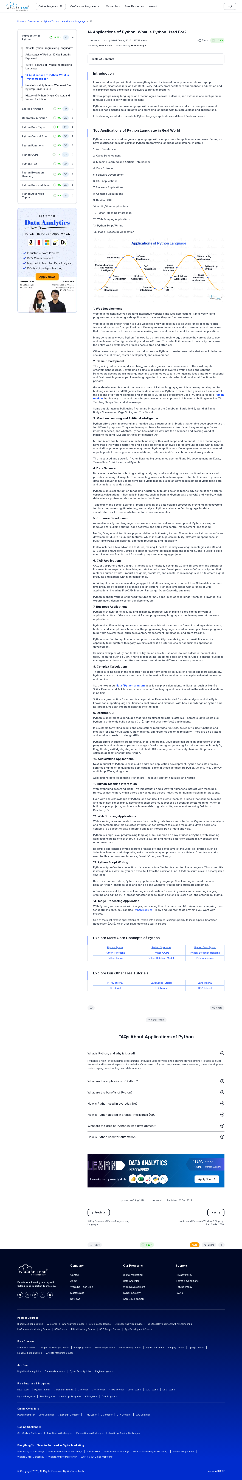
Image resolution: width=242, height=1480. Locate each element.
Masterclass (77, 1292)
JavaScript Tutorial (161, 982)
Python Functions (115, 952)
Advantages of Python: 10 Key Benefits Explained (48, 56)
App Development (133, 1298)
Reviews (75, 1298)
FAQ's (179, 1292)
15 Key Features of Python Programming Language (49, 66)
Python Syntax (115, 947)
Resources (33, 21)
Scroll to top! (157, 1019)
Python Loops (115, 958)
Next (214, 1212)
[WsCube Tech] (18, 6)
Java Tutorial (205, 982)
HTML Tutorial (115, 982)
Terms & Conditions (187, 1280)
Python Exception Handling (205, 952)
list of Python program (130, 685)
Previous (100, 1212)
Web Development (134, 1286)
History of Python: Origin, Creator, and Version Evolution (48, 97)
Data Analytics (131, 1280)
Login (230, 6)
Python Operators (161, 947)
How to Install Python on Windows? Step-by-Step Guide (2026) (50, 87)
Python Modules (205, 958)
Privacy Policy (184, 1274)
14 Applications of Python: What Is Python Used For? (47, 76)
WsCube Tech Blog (81, 1286)
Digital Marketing (133, 1274)
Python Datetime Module (161, 958)
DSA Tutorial (205, 988)
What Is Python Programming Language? (49, 47)
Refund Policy (184, 1286)
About (73, 1280)
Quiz (194, 1244)
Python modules (142, 909)
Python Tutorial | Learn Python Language (65, 21)
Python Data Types (205, 947)
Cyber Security (132, 1292)
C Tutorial (115, 988)
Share (205, 40)
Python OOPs (161, 952)
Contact (74, 1274)
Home (20, 21)
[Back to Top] (221, 1244)
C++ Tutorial (161, 988)
